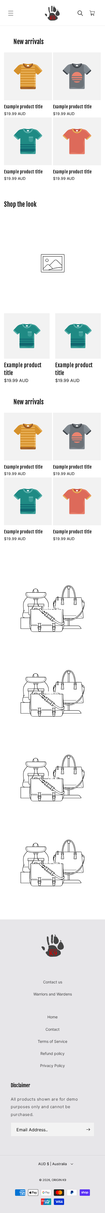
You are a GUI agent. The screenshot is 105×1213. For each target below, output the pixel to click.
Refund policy (52, 1053)
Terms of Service (52, 1041)
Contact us (52, 982)
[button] (11, 13)
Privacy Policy (52, 1065)
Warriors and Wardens (52, 994)
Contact (53, 1029)
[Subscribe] (88, 1129)
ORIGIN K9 (59, 1180)
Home (52, 1017)
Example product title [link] (23, 106)
